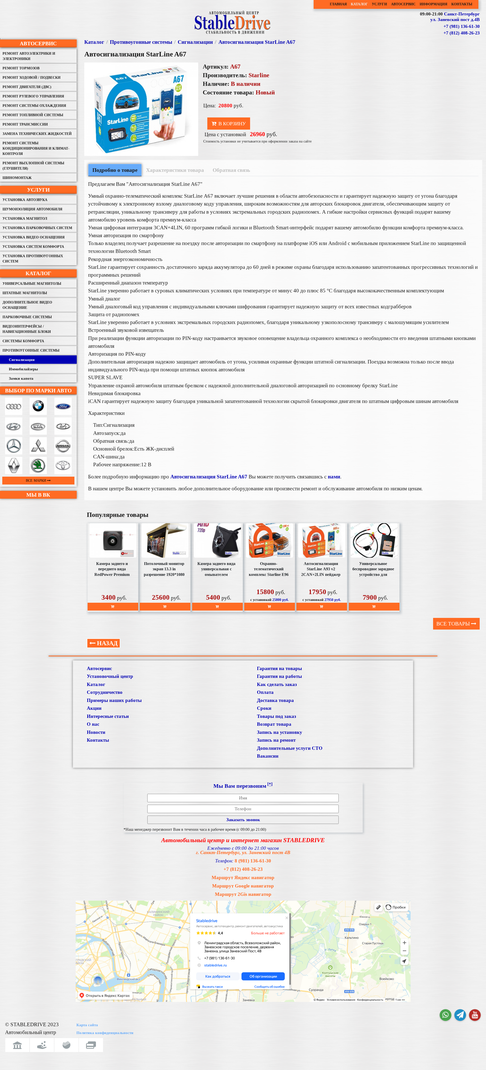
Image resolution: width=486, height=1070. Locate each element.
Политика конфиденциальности (104, 1033)
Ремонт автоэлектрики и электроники (29, 56)
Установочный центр (110, 676)
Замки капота (21, 378)
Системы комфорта (23, 341)
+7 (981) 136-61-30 (461, 26)
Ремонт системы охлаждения (34, 106)
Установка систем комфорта (33, 247)
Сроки (264, 708)
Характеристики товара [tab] (175, 170)
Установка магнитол (25, 218)
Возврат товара (274, 724)
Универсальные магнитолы (32, 284)
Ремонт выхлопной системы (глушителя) (33, 165)
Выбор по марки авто (38, 390)
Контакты (98, 740)
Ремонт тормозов (21, 68)
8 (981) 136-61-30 (253, 860)
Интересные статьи (108, 716)
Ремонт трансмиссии (25, 124)
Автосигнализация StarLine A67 (256, 42)
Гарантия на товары (279, 668)
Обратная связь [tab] (231, 170)
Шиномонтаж (17, 178)
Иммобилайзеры (23, 369)
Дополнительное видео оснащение (27, 305)
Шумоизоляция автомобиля (32, 209)
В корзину (231, 123)
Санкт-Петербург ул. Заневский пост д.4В (455, 16)
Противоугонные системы (31, 350)
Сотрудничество (105, 692)
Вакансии (267, 756)
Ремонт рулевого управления (33, 96)
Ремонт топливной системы (33, 115)
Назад (106, 643)
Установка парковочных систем (37, 228)
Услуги (38, 190)
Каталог (38, 273)
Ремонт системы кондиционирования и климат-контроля (36, 148)
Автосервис (38, 43)
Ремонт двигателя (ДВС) (27, 87)
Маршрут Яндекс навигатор (243, 877)
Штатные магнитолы (25, 293)
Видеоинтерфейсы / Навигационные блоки (27, 329)
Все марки (36, 480)
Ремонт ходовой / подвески (31, 77)
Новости (96, 732)
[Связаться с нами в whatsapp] (445, 1015)
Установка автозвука (25, 200)
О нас (93, 724)
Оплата (265, 692)
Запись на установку (279, 732)
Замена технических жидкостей (37, 134)
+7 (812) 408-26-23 (461, 32)
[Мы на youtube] (475, 1015)
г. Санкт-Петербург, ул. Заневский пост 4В (243, 852)
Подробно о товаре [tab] (114, 170)
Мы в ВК (38, 495)
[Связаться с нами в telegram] (460, 1015)
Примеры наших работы (114, 700)
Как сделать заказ (277, 684)
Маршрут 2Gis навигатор (243, 894)
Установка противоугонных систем (33, 258)
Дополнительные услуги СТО (289, 748)
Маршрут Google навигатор (243, 886)
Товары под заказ (276, 716)
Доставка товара (275, 700)
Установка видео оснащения (34, 237)
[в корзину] (113, 607)
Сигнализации (22, 360)
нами (334, 476)
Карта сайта (87, 1025)
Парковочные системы (27, 317)
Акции (94, 708)
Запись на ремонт (276, 740)
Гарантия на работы (279, 676)
